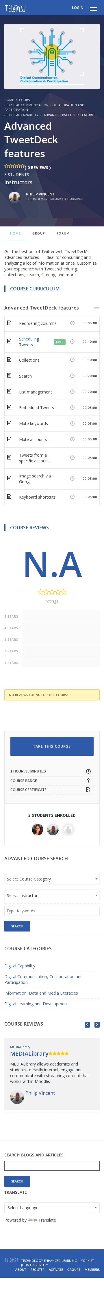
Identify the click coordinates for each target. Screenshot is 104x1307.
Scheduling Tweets (29, 341)
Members (92, 1269)
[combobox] (52, 879)
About (20, 1269)
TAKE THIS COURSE (52, 746)
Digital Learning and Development (36, 1003)
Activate (56, 1269)
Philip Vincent (54, 196)
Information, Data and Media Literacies (41, 993)
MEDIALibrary (20, 1047)
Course (25, 100)
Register (37, 1269)
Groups (73, 1269)
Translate (47, 1220)
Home (15, 233)
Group (38, 233)
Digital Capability (23, 115)
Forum (63, 233)
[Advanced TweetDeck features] (52, 56)
